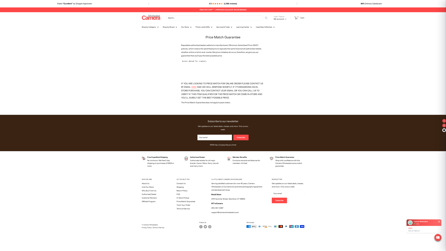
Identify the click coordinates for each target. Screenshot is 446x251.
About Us (145, 183)
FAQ (178, 194)
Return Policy (182, 191)
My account (279, 19)
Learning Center (242, 27)
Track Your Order (183, 205)
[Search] (266, 17)
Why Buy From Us (149, 191)
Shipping (180, 187)
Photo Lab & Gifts (203, 27)
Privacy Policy (147, 227)
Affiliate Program (149, 201)
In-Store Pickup (183, 198)
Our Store (185, 27)
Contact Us (181, 183)
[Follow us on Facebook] (201, 226)
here (194, 87)
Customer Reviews (149, 198)
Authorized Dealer (149, 194)
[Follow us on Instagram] (209, 226)
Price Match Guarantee (186, 201)
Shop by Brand (168, 27)
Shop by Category (149, 27)
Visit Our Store (148, 187)
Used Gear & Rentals (264, 27)
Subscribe (241, 137)
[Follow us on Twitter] (205, 226)
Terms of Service (183, 209)
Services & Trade (223, 27)
